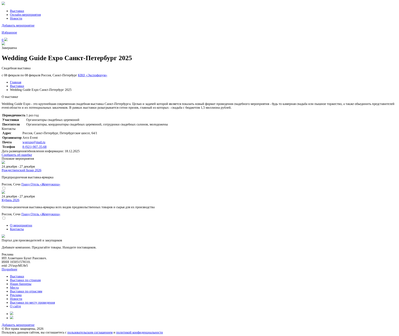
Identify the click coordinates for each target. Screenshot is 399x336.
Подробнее (9, 269)
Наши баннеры (20, 284)
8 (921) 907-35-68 (34, 147)
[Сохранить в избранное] (4, 188)
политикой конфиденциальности (139, 332)
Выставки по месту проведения (32, 302)
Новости (16, 18)
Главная (15, 82)
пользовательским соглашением (90, 332)
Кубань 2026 (10, 200)
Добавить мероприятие (18, 25)
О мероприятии (21, 225)
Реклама (16, 295)
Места (14, 287)
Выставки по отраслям (26, 291)
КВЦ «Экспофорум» (92, 75)
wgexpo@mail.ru (33, 142)
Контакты (17, 229)
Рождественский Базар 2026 (21, 170)
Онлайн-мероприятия (25, 14)
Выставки (17, 11)
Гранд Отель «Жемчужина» (40, 184)
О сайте (15, 306)
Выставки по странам (25, 280)
